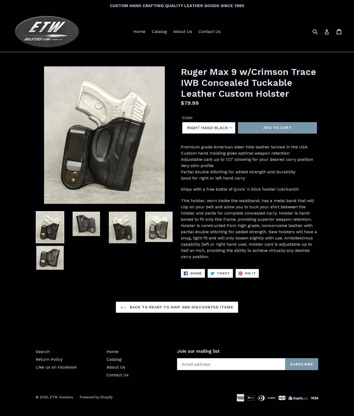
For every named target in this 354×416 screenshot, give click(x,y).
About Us (182, 31)
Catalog (159, 31)
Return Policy (49, 359)
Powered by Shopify (96, 397)
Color (187, 117)
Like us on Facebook (56, 367)
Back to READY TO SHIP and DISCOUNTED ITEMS (181, 307)
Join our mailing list (198, 351)
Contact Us (210, 31)
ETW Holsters (61, 397)
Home (139, 31)
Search (43, 351)
